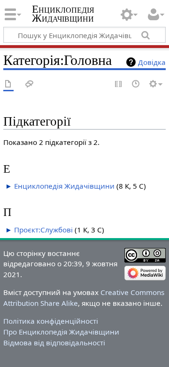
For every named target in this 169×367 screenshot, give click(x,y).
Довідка (152, 62)
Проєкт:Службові (43, 229)
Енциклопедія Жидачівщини (63, 13)
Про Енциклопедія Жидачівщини (61, 331)
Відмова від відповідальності (54, 342)
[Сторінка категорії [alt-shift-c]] (8, 84)
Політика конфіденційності (50, 321)
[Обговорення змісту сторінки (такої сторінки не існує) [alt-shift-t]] (29, 84)
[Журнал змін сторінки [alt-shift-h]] (136, 84)
